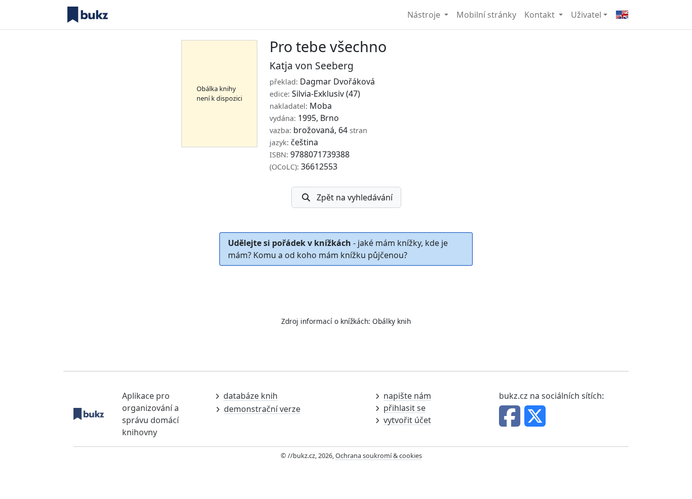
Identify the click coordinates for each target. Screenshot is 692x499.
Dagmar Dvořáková (337, 81)
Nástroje (424, 14)
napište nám (407, 395)
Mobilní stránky (486, 14)
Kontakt (540, 14)
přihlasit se (404, 407)
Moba (321, 105)
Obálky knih (391, 321)
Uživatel (586, 14)
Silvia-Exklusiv (318, 93)
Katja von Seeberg (312, 65)
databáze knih (250, 395)
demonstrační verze (262, 408)
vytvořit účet (407, 420)
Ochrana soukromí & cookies (378, 455)
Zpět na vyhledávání (355, 197)
